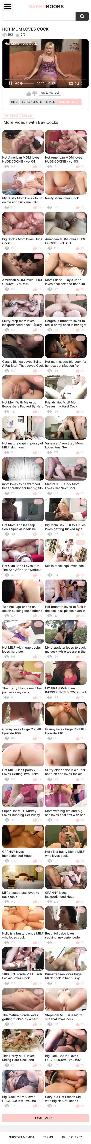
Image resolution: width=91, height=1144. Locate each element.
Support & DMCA (21, 1137)
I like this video (29, 93)
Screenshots (32, 101)
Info (14, 101)
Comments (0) (69, 101)
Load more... (45, 1118)
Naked (46, 6)
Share (50, 101)
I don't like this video (34, 93)
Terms (48, 1137)
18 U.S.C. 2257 (72, 1137)
